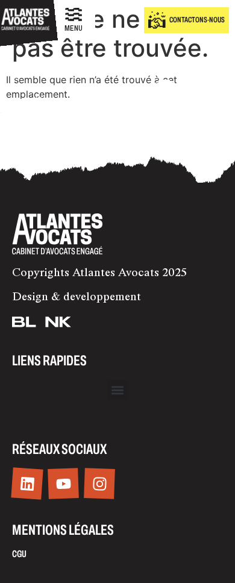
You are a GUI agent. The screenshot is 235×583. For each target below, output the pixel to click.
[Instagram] (99, 483)
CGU (19, 554)
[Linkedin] (27, 484)
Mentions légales (63, 530)
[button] (118, 390)
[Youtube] (63, 483)
